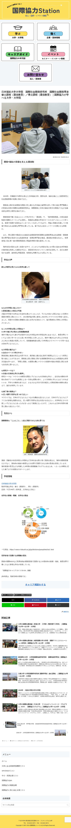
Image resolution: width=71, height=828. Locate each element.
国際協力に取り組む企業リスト (13, 790)
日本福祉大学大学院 (8, 483)
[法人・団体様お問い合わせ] (35, 72)
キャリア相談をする (35, 584)
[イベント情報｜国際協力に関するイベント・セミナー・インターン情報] (53, 52)
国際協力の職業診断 (9, 785)
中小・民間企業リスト (10, 776)
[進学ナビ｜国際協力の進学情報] (18, 31)
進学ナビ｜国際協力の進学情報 (23, 595)
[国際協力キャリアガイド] (18, 52)
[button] (58, 605)
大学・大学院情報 (8, 595)
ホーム (4, 761)
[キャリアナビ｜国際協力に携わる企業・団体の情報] (53, 31)
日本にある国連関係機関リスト (13, 766)
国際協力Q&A (7, 780)
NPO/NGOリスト (8, 771)
